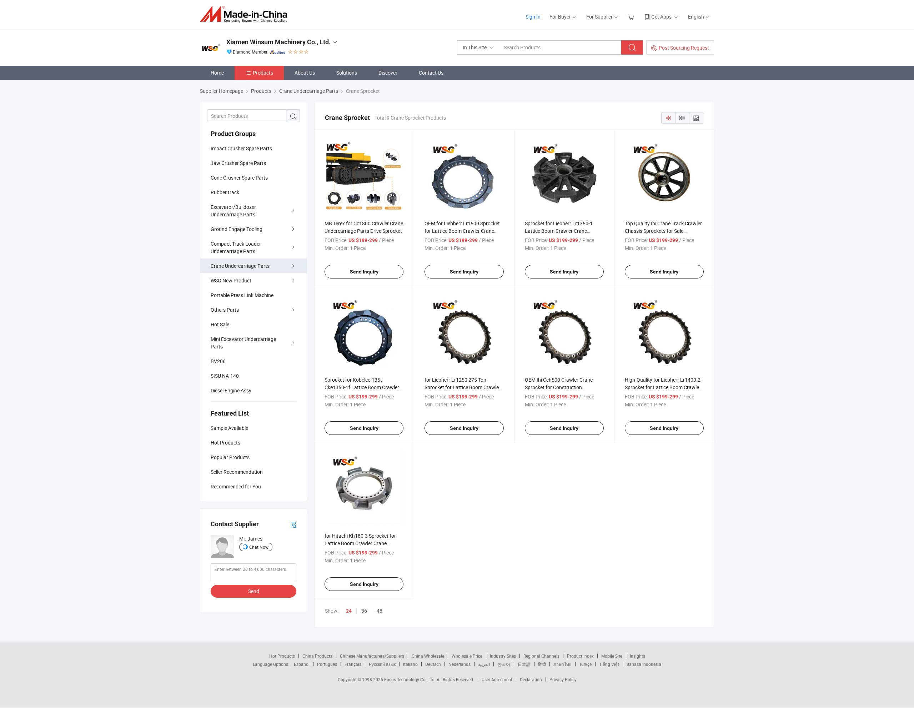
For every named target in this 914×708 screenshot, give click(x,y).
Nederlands (459, 664)
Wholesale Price (467, 656)
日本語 (524, 664)
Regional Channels (541, 656)
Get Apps (661, 16)
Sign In (533, 16)
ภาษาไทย (562, 664)
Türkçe (585, 664)
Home (217, 72)
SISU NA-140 (225, 375)
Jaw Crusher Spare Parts (238, 163)
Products (263, 72)
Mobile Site (611, 656)
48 (379, 610)
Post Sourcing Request (684, 47)
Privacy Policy (563, 679)
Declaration (531, 679)
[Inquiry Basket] (632, 16)
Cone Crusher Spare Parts (239, 177)
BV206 (218, 361)
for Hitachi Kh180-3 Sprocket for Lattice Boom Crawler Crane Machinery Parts (360, 543)
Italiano (410, 664)
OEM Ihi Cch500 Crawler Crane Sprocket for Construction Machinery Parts (559, 387)
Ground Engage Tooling (236, 229)
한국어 (503, 664)
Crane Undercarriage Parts (240, 265)
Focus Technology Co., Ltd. (410, 679)
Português (327, 664)
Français (353, 664)
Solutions (346, 72)
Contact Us (431, 72)
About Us (305, 72)
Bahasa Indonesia (644, 664)
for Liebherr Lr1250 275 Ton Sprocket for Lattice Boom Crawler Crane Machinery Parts (463, 387)
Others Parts (225, 309)
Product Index (580, 656)
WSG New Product (231, 280)
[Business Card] (293, 524)
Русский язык (382, 664)
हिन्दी (542, 664)
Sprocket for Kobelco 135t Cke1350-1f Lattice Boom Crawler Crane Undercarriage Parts (362, 387)
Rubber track (225, 192)
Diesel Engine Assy (231, 390)
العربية (484, 664)
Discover (387, 72)
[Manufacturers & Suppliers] (246, 14)
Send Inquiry (364, 272)
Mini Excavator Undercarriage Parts (243, 343)
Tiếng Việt (609, 664)
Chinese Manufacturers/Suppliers (372, 656)
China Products (317, 656)
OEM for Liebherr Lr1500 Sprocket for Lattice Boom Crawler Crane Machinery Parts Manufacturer (462, 231)
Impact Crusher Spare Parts (241, 148)
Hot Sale (220, 324)
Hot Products (282, 656)
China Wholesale (428, 656)
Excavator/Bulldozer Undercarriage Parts (233, 211)
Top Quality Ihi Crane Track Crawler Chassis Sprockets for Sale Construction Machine (663, 231)
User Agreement (497, 679)
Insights (637, 656)
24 (349, 611)
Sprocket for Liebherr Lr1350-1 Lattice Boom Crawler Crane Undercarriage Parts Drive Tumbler (563, 231)
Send (253, 591)
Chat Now (258, 547)
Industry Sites (503, 656)
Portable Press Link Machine (242, 295)
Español (302, 664)
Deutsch (433, 664)
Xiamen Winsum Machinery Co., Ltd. (278, 42)
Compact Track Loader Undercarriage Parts (236, 247)
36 (364, 610)
